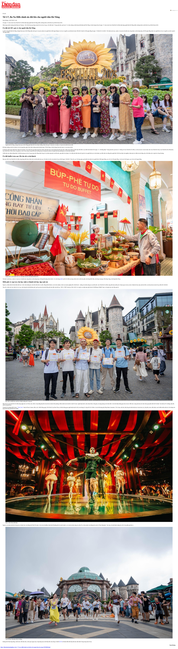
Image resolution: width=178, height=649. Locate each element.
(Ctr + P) (174, 10)
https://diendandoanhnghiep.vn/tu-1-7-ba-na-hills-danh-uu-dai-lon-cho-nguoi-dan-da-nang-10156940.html (25, 647)
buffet (61, 279)
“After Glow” (20, 407)
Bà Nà (60, 641)
